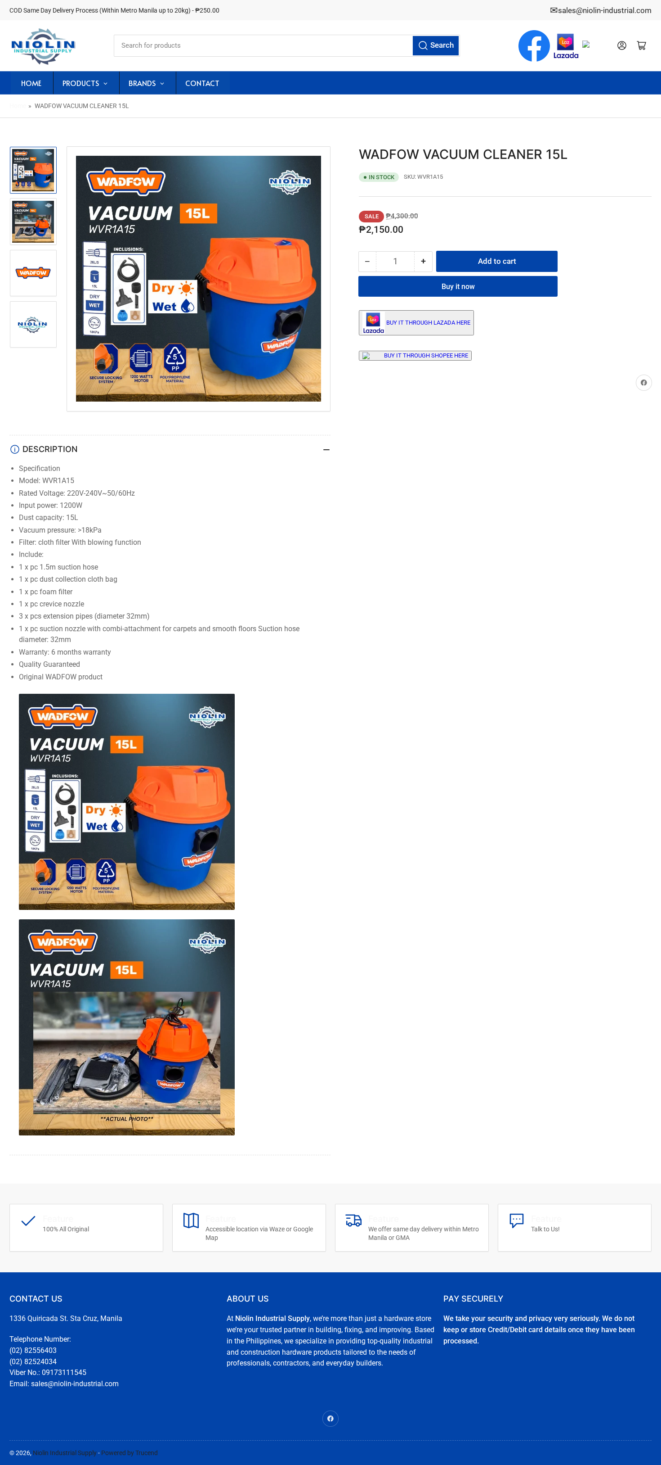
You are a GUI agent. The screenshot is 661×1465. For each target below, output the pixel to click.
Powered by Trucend (129, 1452)
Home (17, 105)
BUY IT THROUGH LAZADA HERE (428, 322)
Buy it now (458, 286)
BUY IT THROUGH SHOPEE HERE (426, 355)
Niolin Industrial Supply (65, 1452)
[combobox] (287, 46)
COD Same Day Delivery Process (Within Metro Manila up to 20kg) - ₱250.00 (114, 10)
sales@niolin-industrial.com (605, 10)
